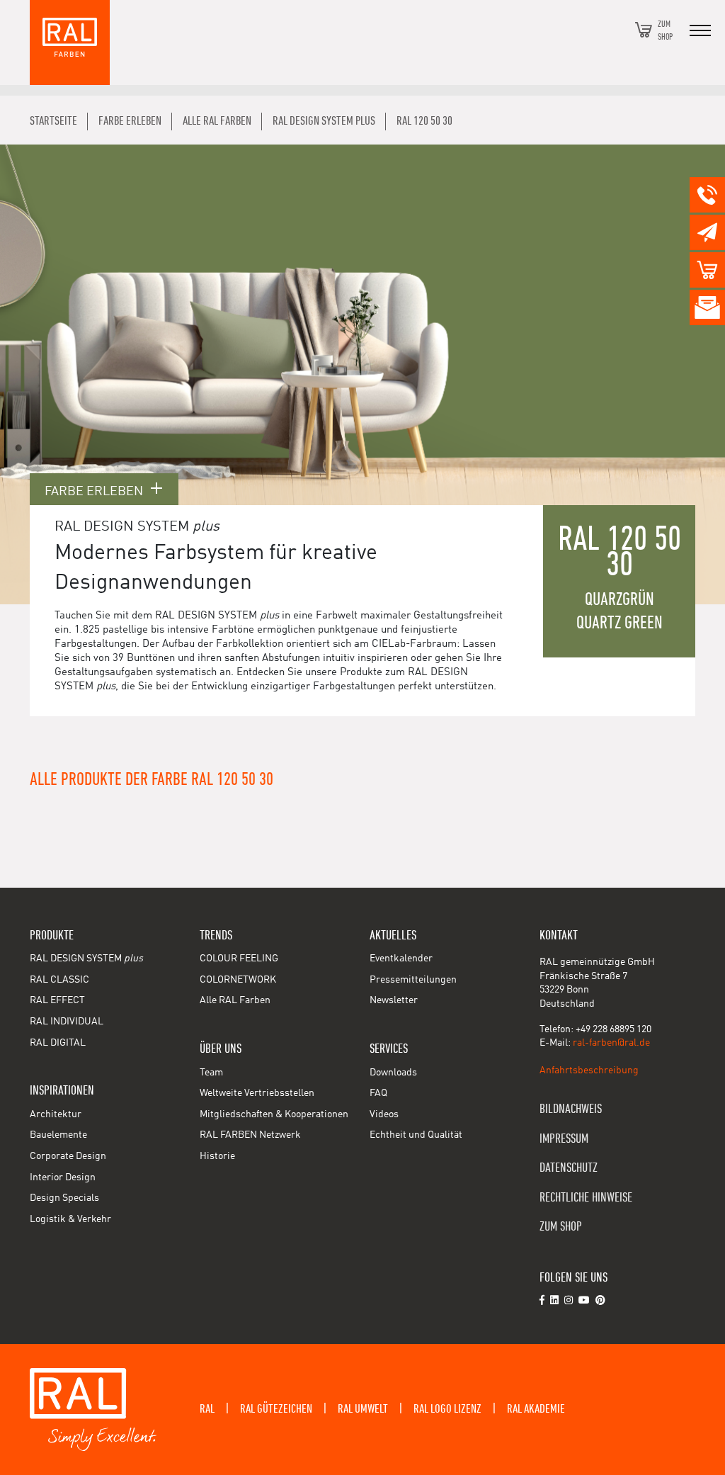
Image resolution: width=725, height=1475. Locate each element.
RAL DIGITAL (58, 1043)
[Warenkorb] (643, 29)
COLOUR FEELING (239, 958)
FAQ (378, 1093)
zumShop (665, 30)
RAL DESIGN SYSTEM (86, 958)
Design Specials (64, 1198)
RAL (207, 1409)
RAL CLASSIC (59, 980)
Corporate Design (68, 1156)
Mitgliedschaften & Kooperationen (274, 1114)
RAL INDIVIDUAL (66, 1022)
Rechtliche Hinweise (586, 1197)
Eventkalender (401, 958)
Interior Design (63, 1177)
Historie (217, 1156)
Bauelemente (58, 1135)
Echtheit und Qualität (416, 1135)
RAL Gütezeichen (276, 1409)
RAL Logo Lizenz (447, 1409)
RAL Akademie (536, 1409)
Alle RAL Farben (235, 1000)
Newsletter (394, 1000)
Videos (384, 1114)
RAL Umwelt (363, 1409)
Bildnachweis (571, 1109)
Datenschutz (569, 1168)
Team (211, 1073)
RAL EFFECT (57, 1000)
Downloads (393, 1073)
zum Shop (561, 1226)
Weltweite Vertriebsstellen (257, 1093)
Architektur (55, 1114)
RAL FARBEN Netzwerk (250, 1135)
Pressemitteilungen (413, 980)
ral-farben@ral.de (611, 1043)
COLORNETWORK (238, 980)
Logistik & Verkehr (70, 1219)
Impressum (564, 1139)
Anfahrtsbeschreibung (589, 1070)
